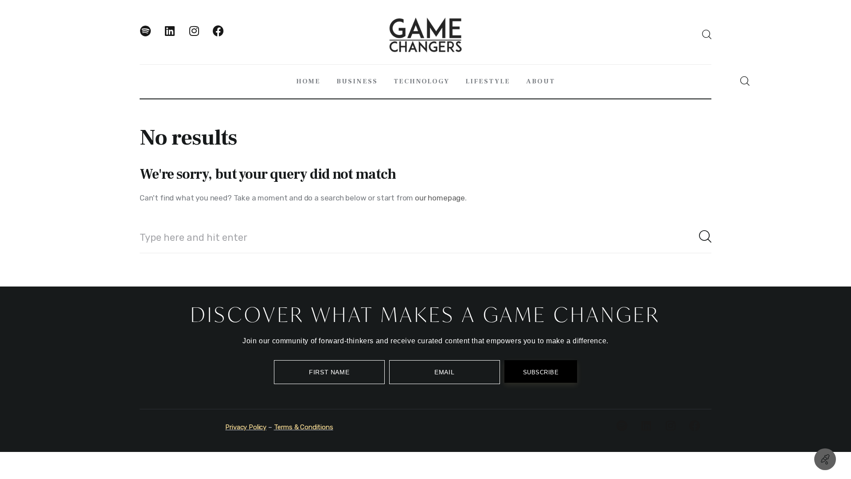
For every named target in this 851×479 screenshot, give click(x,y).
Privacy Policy (245, 427)
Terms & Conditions (303, 427)
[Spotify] (151, 36)
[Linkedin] (175, 36)
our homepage (440, 197)
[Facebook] (224, 36)
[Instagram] (199, 36)
